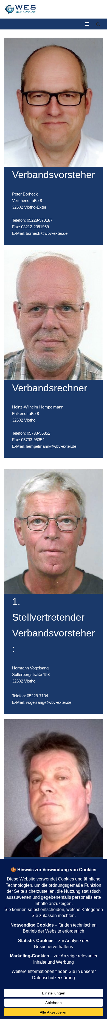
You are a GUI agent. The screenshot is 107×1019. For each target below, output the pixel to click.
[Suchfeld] (98, 24)
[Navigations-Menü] (87, 24)
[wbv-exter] (20, 9)
